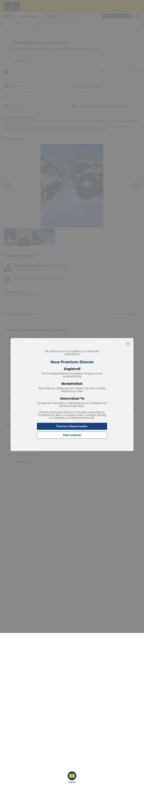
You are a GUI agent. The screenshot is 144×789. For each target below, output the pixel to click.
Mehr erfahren (72, 435)
